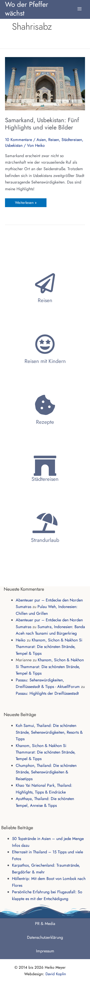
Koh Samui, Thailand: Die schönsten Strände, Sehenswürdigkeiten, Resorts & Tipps (49, 732)
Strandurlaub (45, 540)
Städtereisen (72, 140)
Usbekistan (13, 145)
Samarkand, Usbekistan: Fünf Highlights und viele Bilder (42, 124)
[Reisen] (45, 283)
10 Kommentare (18, 140)
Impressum (45, 951)
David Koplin (56, 974)
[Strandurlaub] (45, 523)
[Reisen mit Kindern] (45, 344)
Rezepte (45, 422)
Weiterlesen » (25, 201)
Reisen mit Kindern (45, 361)
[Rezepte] (45, 405)
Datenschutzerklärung (45, 937)
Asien (41, 140)
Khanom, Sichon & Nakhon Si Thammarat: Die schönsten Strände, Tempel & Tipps (49, 646)
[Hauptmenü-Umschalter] (79, 6)
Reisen (53, 140)
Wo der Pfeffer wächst (26, 8)
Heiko (21, 640)
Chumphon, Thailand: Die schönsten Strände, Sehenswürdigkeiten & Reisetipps (46, 772)
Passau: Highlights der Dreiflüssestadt (47, 693)
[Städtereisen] (45, 466)
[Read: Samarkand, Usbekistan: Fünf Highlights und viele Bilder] (45, 83)
